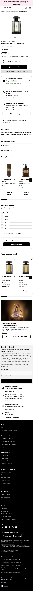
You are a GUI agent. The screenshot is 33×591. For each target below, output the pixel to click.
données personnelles (7, 364)
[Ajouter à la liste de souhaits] (15, 161)
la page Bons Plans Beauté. (7, 544)
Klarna (27, 56)
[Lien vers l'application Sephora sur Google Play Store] (6, 535)
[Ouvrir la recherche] (22, 8)
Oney (21, 56)
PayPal (18, 56)
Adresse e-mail (5, 369)
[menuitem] (26, 8)
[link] (16, 244)
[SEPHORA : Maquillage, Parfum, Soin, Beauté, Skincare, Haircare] (8, 7)
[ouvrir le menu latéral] (2, 8)
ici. (7, 541)
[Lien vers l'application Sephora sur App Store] (17, 535)
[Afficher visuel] (16, 25)
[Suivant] (28, 26)
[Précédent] (4, 26)
